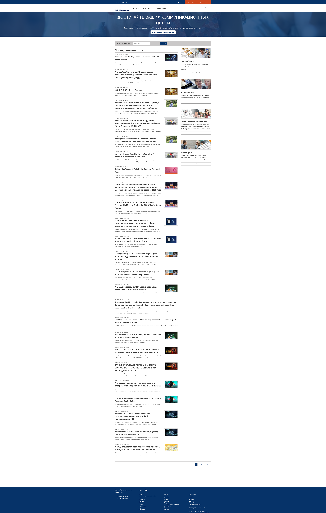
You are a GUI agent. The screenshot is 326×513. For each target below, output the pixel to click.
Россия (191, 496)
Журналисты (180, 2)
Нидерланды (167, 506)
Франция (141, 508)
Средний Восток (168, 503)
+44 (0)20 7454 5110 (122, 497)
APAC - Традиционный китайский (148, 496)
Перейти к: (123, 43)
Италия (166, 499)
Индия (166, 494)
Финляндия (142, 506)
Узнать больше (196, 73)
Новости (136, 8)
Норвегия (167, 508)
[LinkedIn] (119, 502)
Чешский (141, 503)
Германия (142, 510)
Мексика (166, 501)
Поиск (207, 8)
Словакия (191, 498)
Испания (191, 499)
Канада (141, 501)
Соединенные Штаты (195, 504)
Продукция (146, 8)
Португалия (192, 494)
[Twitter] (115, 502)
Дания (141, 504)
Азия (140, 498)
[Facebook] (117, 502)
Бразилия (142, 499)
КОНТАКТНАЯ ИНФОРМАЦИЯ (163, 32)
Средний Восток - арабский (171, 504)
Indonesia (166, 496)
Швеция (191, 501)
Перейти (163, 43)
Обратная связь (160, 8)
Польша (166, 510)
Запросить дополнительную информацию (198, 2)
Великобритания (193, 503)
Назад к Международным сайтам (124, 2)
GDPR (173, 2)
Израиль (166, 498)
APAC (140, 494)
